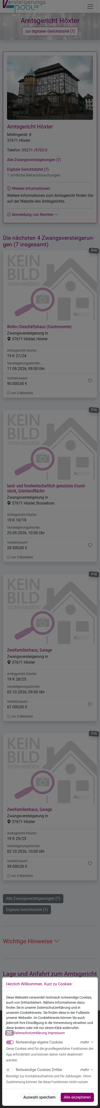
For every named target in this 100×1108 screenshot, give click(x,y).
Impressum (56, 1033)
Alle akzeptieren (77, 1097)
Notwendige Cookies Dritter (39, 1069)
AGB (9, 1033)
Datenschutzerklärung (30, 1033)
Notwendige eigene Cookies (39, 1042)
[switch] (10, 1070)
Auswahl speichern (39, 1097)
